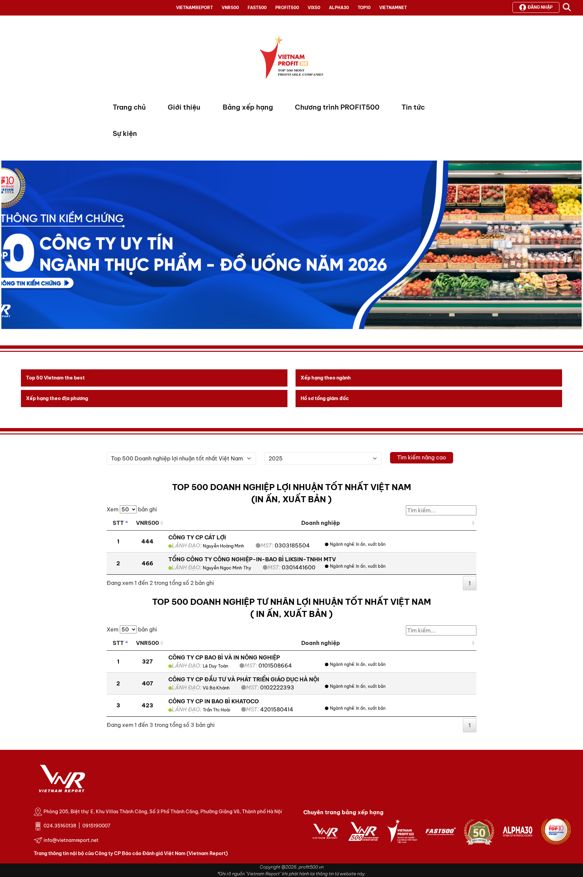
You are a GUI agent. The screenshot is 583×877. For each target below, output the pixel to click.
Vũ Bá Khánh (216, 687)
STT (118, 522)
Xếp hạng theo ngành (326, 378)
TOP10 (364, 7)
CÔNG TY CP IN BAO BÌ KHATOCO (213, 701)
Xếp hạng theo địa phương (57, 398)
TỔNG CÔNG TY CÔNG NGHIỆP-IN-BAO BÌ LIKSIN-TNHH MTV (252, 559)
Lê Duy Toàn (215, 666)
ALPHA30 (339, 7)
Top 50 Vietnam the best (55, 378)
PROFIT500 (287, 7)
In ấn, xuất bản (371, 544)
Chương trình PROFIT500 (337, 107)
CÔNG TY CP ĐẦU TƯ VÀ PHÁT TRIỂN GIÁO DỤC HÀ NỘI (243, 679)
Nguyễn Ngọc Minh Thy (227, 567)
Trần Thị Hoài (217, 709)
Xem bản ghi (132, 509)
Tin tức (413, 107)
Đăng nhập (540, 7)
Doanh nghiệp (320, 522)
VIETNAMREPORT (194, 7)
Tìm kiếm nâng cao (421, 457)
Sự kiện (125, 133)
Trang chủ (129, 107)
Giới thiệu (184, 107)
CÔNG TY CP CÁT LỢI (197, 537)
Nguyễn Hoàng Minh (223, 545)
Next (6, 246)
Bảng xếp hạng (248, 107)
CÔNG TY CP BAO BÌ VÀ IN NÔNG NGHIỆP (224, 657)
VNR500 (230, 7)
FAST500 (257, 7)
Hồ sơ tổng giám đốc (325, 398)
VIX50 (314, 7)
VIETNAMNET (393, 7)
